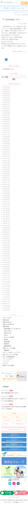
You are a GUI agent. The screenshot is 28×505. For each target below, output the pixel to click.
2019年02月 (6, 255)
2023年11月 (6, 158)
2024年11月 (6, 132)
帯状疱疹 (6, 343)
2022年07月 (6, 191)
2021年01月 (6, 219)
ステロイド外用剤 (9, 337)
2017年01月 (6, 297)
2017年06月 (6, 286)
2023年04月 (6, 173)
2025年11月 (6, 106)
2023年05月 (6, 171)
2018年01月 (6, 273)
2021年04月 (6, 217)
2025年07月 (6, 115)
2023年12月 (6, 156)
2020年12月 (6, 221)
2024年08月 (6, 139)
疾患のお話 (6, 320)
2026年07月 (6, 89)
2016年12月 (6, 299)
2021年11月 (6, 206)
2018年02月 (6, 271)
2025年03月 (6, 123)
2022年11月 (6, 182)
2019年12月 (6, 240)
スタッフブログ (7, 317)
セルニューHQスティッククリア (12, 352)
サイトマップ (16, 497)
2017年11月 (6, 277)
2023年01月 (6, 178)
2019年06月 (6, 249)
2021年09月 (6, 208)
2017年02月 (6, 294)
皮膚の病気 (6, 326)
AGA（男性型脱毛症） (9, 356)
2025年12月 (6, 104)
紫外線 (6, 339)
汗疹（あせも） (8, 330)
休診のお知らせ (7, 322)
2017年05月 (6, 288)
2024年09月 (6, 136)
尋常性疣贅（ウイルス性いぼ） (12, 328)
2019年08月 (6, 247)
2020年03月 (6, 236)
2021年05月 (6, 214)
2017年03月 (6, 292)
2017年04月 (6, 290)
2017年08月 (6, 282)
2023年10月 (6, 160)
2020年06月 (6, 232)
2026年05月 (6, 93)
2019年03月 (6, 253)
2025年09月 (6, 111)
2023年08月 (6, 165)
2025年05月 (6, 119)
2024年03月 (6, 149)
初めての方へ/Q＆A (12, 495)
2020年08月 (6, 227)
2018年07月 (6, 264)
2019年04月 (6, 251)
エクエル (5, 363)
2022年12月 (6, 180)
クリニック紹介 (11, 490)
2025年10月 (6, 108)
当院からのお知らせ (8, 324)
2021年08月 (6, 210)
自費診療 (6, 350)
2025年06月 (6, 117)
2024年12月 (6, 130)
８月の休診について (12, 19)
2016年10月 (6, 303)
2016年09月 (6, 305)
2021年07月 (6, 212)
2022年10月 (6, 184)
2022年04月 (6, 197)
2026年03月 (6, 97)
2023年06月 (6, 169)
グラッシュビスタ (8, 359)
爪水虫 (6, 335)
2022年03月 (6, 199)
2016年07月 (6, 310)
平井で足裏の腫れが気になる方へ (10, 392)
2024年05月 (6, 145)
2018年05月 (6, 266)
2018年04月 (6, 269)
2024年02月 (6, 152)
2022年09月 (6, 186)
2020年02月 (6, 238)
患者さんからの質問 (8, 365)
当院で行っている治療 (9, 348)
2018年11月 (6, 260)
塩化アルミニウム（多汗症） (11, 354)
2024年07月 (6, 141)
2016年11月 (6, 301)
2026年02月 (6, 100)
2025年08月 (6, 113)
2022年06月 (6, 193)
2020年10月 (6, 225)
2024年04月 (6, 147)
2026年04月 (6, 95)
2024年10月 (6, 134)
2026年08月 (6, 87)
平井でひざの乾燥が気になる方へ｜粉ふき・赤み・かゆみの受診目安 (13, 399)
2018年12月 (6, 258)
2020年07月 (6, 230)
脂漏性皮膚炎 (7, 346)
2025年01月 (6, 128)
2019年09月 (6, 245)
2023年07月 (6, 167)
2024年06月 (6, 143)
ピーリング (6, 361)
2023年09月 (6, 162)
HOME (4, 490)
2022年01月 (6, 201)
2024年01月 (6, 154)
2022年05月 (6, 195)
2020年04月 (6, 234)
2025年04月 (6, 121)
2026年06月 (6, 91)
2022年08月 (6, 188)
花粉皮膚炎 (7, 341)
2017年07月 (6, 284)
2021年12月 (6, 204)
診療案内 (18, 490)
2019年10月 (6, 243)
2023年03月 (6, 175)
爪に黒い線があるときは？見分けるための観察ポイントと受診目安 (13, 407)
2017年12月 (6, 275)
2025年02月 (6, 126)
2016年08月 (6, 307)
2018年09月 (6, 262)
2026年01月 (6, 102)
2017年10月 (6, 279)
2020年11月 (6, 223)
